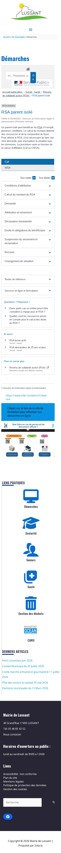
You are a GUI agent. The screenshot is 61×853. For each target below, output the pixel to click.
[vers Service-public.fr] (32, 83)
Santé (30, 587)
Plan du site (10, 778)
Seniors (30, 560)
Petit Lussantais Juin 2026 (17, 660)
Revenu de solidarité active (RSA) (27, 367)
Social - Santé (33, 92)
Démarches (31, 506)
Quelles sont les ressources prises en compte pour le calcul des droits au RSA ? (27, 319)
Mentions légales (13, 781)
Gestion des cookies (15, 789)
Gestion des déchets (30, 613)
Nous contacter (12, 734)
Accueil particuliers (12, 92)
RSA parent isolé (41, 95)
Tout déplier (45, 177)
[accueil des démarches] (28, 68)
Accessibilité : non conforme (20, 774)
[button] (28, 185)
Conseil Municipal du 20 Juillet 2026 (23, 666)
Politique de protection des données (24, 785)
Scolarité (31, 533)
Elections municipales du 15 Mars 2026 (25, 688)
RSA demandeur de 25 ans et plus (27, 347)
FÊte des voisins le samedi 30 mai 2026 (25, 682)
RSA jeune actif (17, 340)
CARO (30, 640)
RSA (39, 127)
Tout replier (26, 177)
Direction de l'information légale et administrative (24, 388)
